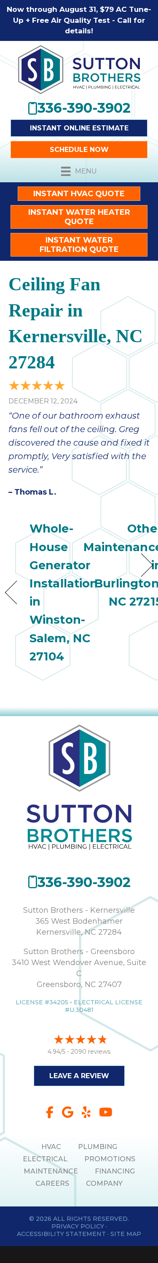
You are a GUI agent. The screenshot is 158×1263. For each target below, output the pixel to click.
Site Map (125, 1234)
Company (104, 1183)
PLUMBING (97, 1147)
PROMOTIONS (109, 1159)
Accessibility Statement (61, 1234)
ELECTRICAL (45, 1159)
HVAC (51, 1147)
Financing (115, 1171)
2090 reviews (90, 1051)
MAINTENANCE (51, 1171)
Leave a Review (79, 1076)
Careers (52, 1183)
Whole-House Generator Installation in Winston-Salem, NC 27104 (63, 592)
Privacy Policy (77, 1226)
